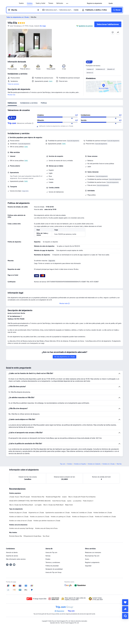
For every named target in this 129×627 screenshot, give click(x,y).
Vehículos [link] (59, 3)
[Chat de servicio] (125, 616)
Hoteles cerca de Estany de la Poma (46, 528)
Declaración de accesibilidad (54, 569)
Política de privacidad (52, 566)
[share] (125, 609)
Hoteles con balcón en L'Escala (18, 516)
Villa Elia (12, 22)
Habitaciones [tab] (12, 103)
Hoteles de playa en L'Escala (18, 512)
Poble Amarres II (88, 501)
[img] (30, 43)
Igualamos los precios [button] (86, 26)
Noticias (48, 556)
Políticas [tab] (44, 103)
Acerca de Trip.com (51, 552)
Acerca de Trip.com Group (53, 572)
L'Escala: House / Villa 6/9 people (19, 497)
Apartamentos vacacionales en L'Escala (57, 512)
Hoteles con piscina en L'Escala (39, 516)
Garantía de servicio (12, 556)
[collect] (125, 602)
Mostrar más (11, 95)
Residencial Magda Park (53, 497)
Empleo (48, 559)
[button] (67, 3)
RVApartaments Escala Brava (32, 536)
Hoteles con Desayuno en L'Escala (82, 516)
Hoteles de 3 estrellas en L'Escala (105, 516)
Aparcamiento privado (54, 143)
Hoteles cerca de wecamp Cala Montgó (21, 528)
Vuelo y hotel (40, 3)
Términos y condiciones (53, 562)
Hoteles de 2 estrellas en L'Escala (81, 512)
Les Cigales (38, 505)
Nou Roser (46, 536)
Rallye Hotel (69, 505)
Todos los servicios (13, 84)
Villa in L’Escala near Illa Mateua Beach (21, 505)
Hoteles (30, 3)
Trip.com (62, 464)
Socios (87, 559)
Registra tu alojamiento (92, 562)
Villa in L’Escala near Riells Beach (53, 505)
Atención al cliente (12, 552)
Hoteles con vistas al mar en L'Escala (20, 520)
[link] (94, 3)
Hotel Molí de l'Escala (59, 501)
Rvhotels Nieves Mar (37, 497)
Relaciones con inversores (93, 552)
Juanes (69, 501)
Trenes (50, 3)
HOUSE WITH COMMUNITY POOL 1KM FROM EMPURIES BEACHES (30, 501)
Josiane (64, 497)
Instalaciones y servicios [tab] (29, 103)
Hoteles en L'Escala (108, 464)
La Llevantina (77, 501)
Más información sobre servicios (16, 559)
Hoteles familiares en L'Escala (102, 512)
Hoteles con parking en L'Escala (60, 516)
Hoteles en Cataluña (94, 464)
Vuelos (21, 3)
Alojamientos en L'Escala (36, 512)
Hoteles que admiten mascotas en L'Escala (46, 520)
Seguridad (88, 566)
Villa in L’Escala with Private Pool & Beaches (82, 497)
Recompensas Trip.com (92, 556)
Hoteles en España (80, 464)
